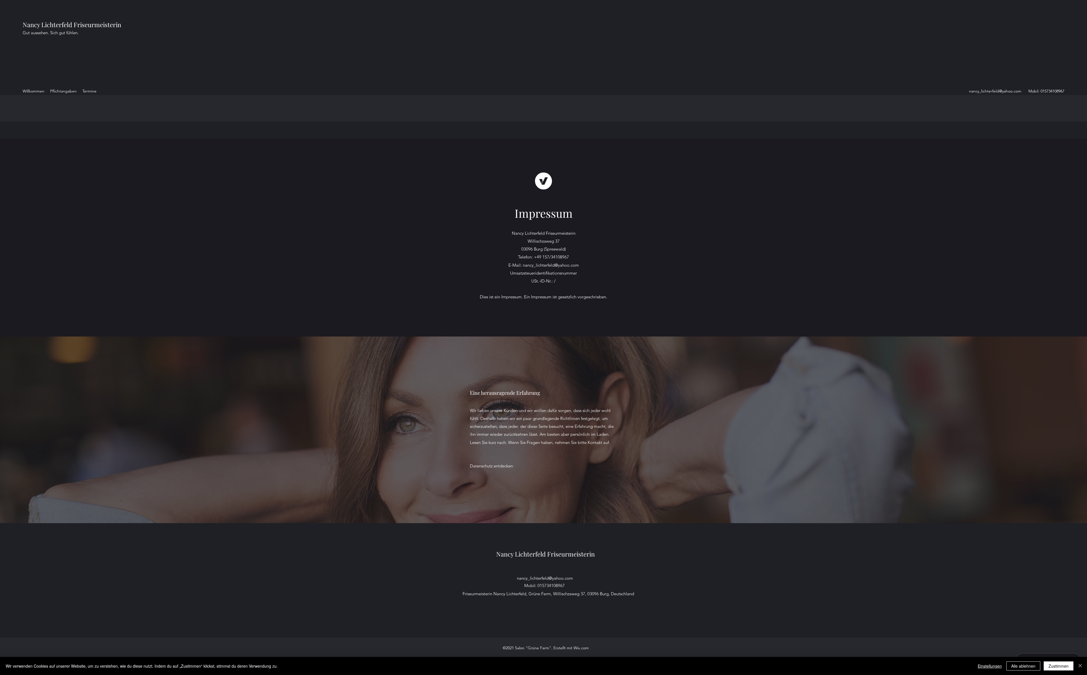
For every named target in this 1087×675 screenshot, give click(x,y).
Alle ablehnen (1023, 666)
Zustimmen (1059, 666)
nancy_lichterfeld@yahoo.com (995, 91)
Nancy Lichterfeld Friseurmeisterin (72, 24)
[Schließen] (1080, 665)
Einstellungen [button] (990, 666)
